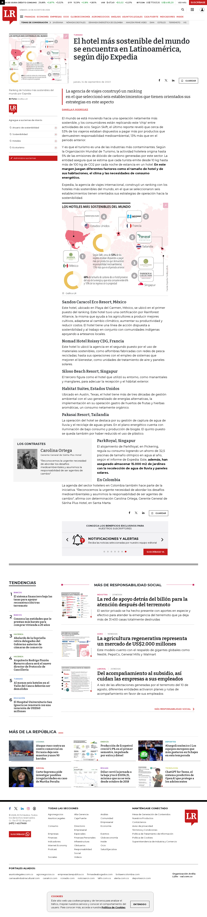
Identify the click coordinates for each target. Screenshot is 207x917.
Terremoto (174, 23)
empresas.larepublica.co (71, 874)
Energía (105, 742)
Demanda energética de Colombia (106, 23)
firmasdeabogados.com (100, 874)
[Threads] (36, 809)
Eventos (105, 833)
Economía (106, 826)
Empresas (53, 833)
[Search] (182, 9)
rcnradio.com (67, 878)
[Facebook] (159, 80)
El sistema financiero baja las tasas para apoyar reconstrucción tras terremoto (33, 601)
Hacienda (18, 634)
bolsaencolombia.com (128, 874)
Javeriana (58, 23)
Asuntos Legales (56, 818)
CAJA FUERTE (151, 17)
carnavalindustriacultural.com (24, 878)
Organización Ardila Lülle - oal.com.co (184, 875)
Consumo (53, 826)
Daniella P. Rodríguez (75, 109)
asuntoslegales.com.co (21, 874)
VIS (184, 23)
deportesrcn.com (141, 878)
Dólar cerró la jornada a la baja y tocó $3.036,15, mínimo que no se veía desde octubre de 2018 (116, 776)
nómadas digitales (75, 23)
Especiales (79, 833)
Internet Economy (57, 845)
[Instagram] (29, 809)
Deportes (170, 742)
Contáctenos (139, 822)
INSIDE (180, 17)
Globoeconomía (109, 837)
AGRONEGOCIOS (100, 17)
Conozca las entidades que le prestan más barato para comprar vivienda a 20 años (32, 621)
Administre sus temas (24, 158)
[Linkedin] (173, 80)
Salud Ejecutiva (109, 849)
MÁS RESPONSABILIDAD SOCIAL (173, 709)
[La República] (9, 15)
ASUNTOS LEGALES (132, 17)
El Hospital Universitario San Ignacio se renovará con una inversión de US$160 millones (33, 707)
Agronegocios (55, 814)
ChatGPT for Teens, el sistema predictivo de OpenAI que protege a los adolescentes (179, 776)
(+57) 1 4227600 (18, 823)
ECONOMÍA (43, 17)
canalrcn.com (50, 878)
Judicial (40, 768)
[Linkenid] (23, 809)
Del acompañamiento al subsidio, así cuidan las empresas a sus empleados (140, 676)
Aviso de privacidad (142, 826)
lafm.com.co (104, 878)
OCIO (66, 17)
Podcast (52, 849)
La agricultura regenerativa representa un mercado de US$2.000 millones (142, 641)
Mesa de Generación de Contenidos (151, 814)
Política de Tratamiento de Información (152, 833)
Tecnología (171, 768)
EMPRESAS (56, 17)
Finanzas (52, 837)
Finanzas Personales (84, 837)
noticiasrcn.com (86, 878)
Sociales (52, 857)
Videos (78, 857)
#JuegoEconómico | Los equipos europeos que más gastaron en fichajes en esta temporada (181, 750)
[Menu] (22, 16)
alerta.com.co (121, 878)
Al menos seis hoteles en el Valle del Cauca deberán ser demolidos (32, 685)
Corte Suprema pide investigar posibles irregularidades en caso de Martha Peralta (51, 776)
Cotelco (162, 23)
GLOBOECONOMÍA (80, 17)
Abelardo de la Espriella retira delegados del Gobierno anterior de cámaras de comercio (30, 643)
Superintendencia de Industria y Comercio (154, 841)
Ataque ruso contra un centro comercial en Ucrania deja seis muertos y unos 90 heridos (50, 752)
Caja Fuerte (80, 818)
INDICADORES (167, 17)
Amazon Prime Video (136, 23)
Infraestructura (81, 841)
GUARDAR (190, 81)
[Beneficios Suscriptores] (192, 9)
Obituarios (79, 845)
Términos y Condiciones (144, 830)
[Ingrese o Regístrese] (202, 9)
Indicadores (54, 841)
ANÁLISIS (116, 17)
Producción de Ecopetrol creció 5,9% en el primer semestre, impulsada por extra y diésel (117, 750)
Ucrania (40, 742)
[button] (66, 540)
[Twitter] (166, 80)
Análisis (104, 814)
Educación (19, 698)
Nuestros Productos (142, 818)
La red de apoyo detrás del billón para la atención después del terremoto (142, 602)
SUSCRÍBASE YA (155, 551)
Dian (152, 23)
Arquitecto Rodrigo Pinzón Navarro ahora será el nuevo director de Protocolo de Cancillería (32, 665)
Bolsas (104, 768)
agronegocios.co (45, 874)
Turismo (18, 679)
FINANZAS (30, 17)
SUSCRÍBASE (198, 2)
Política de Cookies (113, 907)
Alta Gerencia (81, 814)
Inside (104, 841)
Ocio (103, 845)
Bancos (18, 592)
